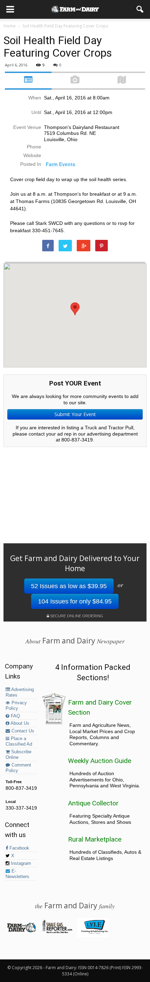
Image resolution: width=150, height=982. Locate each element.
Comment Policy (18, 768)
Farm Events (60, 164)
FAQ (14, 716)
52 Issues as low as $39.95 (69, 586)
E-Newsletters (17, 874)
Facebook (18, 848)
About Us (19, 723)
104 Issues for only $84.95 (75, 601)
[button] (140, 9)
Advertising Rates (20, 692)
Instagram (20, 863)
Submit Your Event (75, 414)
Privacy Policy (16, 705)
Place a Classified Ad (19, 741)
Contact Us (22, 731)
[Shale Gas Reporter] (57, 932)
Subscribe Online (18, 754)
